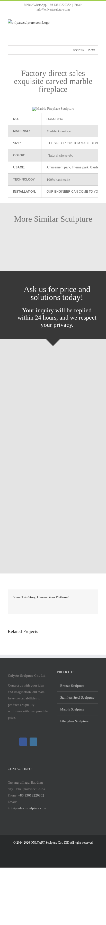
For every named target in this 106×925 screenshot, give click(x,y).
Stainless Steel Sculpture (77, 697)
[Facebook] (23, 742)
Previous (78, 50)
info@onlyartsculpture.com (27, 808)
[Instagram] (33, 742)
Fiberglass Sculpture (74, 721)
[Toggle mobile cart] (87, 22)
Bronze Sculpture (72, 686)
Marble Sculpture (72, 709)
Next (91, 50)
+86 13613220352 (31, 795)
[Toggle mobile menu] (96, 22)
